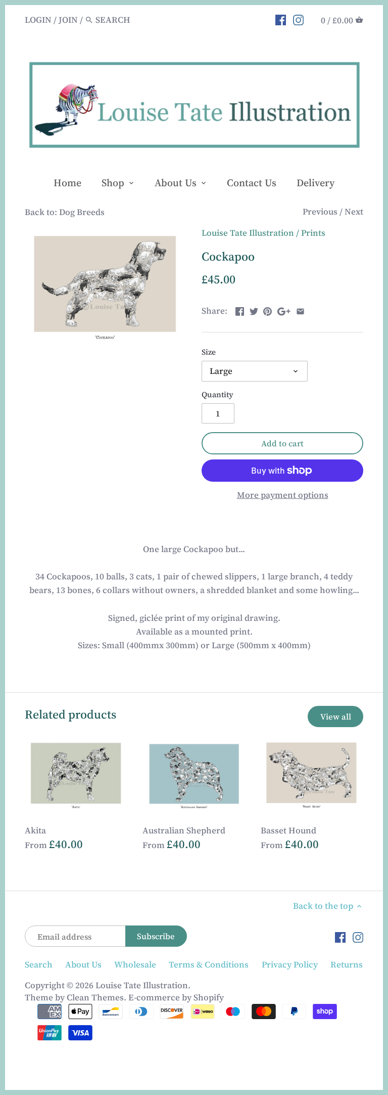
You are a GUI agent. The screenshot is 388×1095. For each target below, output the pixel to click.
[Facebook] (280, 19)
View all (335, 716)
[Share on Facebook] (239, 310)
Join (68, 20)
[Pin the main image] (267, 310)
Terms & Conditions (209, 964)
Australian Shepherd (183, 830)
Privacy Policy (290, 964)
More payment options (282, 495)
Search (39, 964)
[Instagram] (298, 19)
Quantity (217, 394)
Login (38, 20)
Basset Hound (288, 830)
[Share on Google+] (283, 310)
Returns (346, 964)
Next (354, 211)
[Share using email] (300, 310)
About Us (83, 964)
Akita (35, 830)
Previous (320, 211)
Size (209, 352)
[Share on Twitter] (254, 310)
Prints (313, 233)
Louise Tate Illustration (248, 233)
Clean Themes (95, 997)
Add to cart (282, 443)
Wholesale (135, 964)
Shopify (208, 997)
